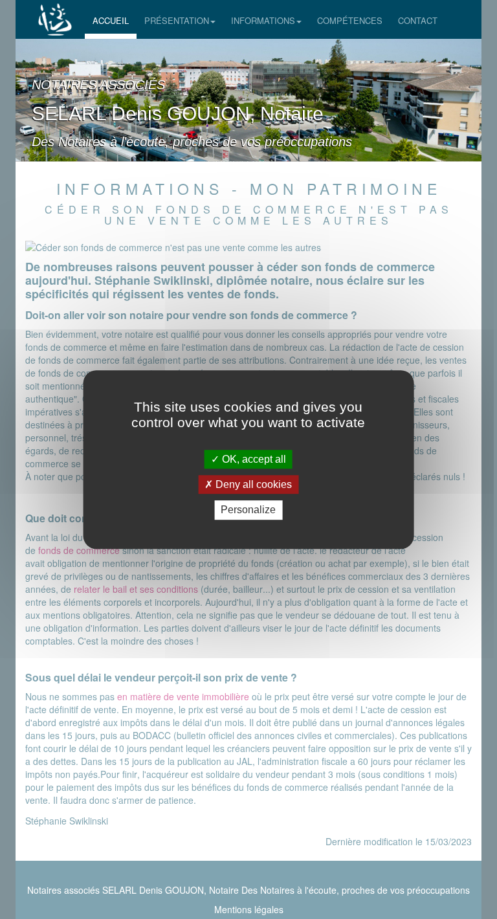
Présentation (176, 20)
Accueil (111, 20)
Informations (263, 20)
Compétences (349, 20)
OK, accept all (252, 459)
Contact (417, 20)
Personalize (248, 510)
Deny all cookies (252, 484)
